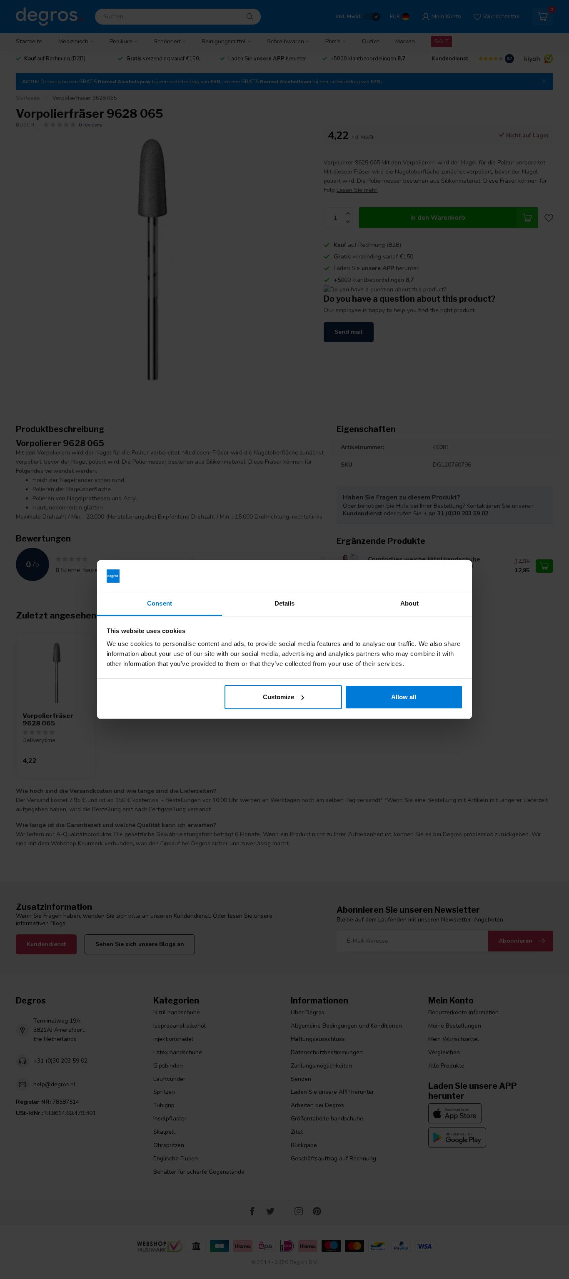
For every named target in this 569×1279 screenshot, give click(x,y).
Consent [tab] (159, 603)
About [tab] (409, 603)
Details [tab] (285, 603)
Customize (278, 696)
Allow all (403, 696)
